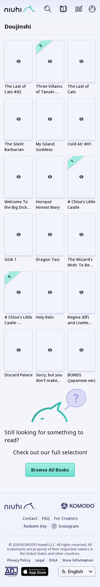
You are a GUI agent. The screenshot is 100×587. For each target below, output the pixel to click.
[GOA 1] (18, 234)
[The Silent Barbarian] (18, 119)
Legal (39, 560)
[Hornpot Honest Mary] (50, 177)
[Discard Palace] (18, 350)
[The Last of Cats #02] (18, 61)
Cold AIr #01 (79, 144)
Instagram (69, 526)
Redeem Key (35, 526)
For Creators (66, 518)
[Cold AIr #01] (82, 119)
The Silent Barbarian (14, 146)
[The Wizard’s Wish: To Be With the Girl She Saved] (82, 234)
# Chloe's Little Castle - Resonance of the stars (18, 325)
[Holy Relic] (50, 292)
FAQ (45, 518)
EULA (53, 560)
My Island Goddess (45, 146)
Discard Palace (18, 374)
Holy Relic (45, 317)
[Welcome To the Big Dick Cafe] (18, 177)
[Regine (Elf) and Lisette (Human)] (82, 292)
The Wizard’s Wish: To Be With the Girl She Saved (80, 268)
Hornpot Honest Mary (48, 204)
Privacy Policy (19, 560)
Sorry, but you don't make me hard (49, 380)
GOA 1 (10, 259)
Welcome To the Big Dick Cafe (16, 207)
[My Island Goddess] (50, 119)
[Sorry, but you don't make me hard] (50, 350)
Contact (29, 518)
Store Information (77, 560)
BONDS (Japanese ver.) (81, 377)
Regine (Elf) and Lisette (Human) (78, 322)
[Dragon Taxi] (50, 234)
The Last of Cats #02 (15, 89)
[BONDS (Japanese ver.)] (82, 350)
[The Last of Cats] (82, 61)
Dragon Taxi (48, 259)
